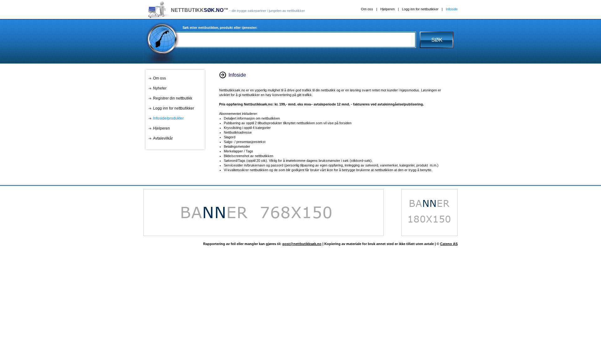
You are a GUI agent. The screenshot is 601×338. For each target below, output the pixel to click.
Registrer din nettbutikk (172, 98)
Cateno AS (449, 244)
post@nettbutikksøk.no (301, 244)
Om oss (367, 9)
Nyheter (160, 88)
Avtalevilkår (163, 138)
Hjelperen (387, 9)
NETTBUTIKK (197, 10)
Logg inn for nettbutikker (420, 9)
